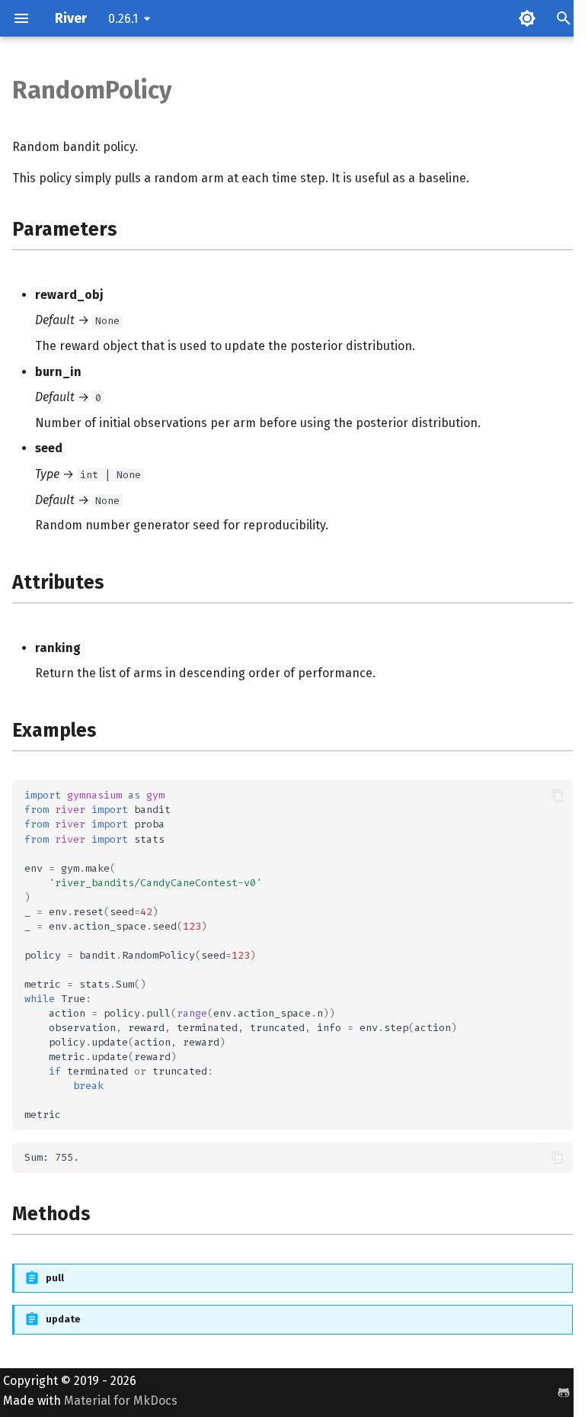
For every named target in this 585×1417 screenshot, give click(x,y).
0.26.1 (123, 18)
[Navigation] (21, 18)
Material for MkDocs (120, 1400)
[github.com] (552, 1392)
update (63, 1319)
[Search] (563, 18)
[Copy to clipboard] (557, 795)
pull (55, 1278)
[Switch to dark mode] (527, 18)
